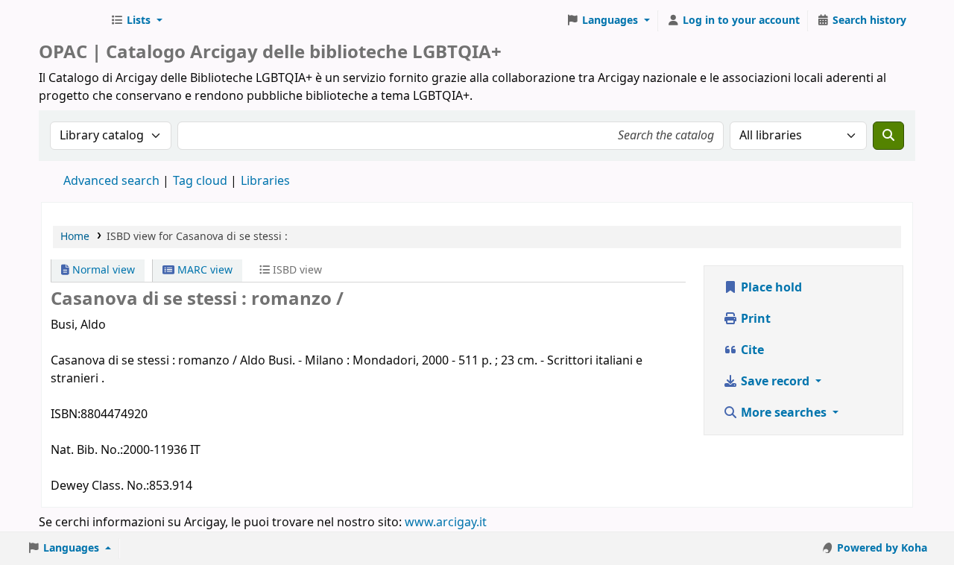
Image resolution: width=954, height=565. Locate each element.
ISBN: (65, 414)
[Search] (888, 135)
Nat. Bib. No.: (87, 450)
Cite (751, 350)
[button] (136, 21)
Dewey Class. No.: (100, 486)
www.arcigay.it (446, 522)
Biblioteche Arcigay (71, 21)
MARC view (203, 270)
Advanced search (111, 181)
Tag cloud (200, 181)
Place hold (770, 288)
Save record (775, 382)
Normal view (102, 270)
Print (754, 319)
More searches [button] (784, 413)
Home (74, 236)
